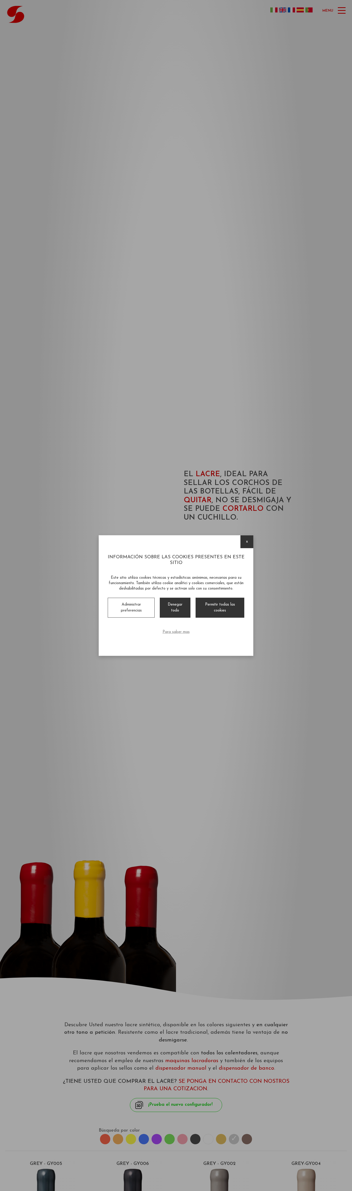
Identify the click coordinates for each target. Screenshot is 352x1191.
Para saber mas (176, 632)
